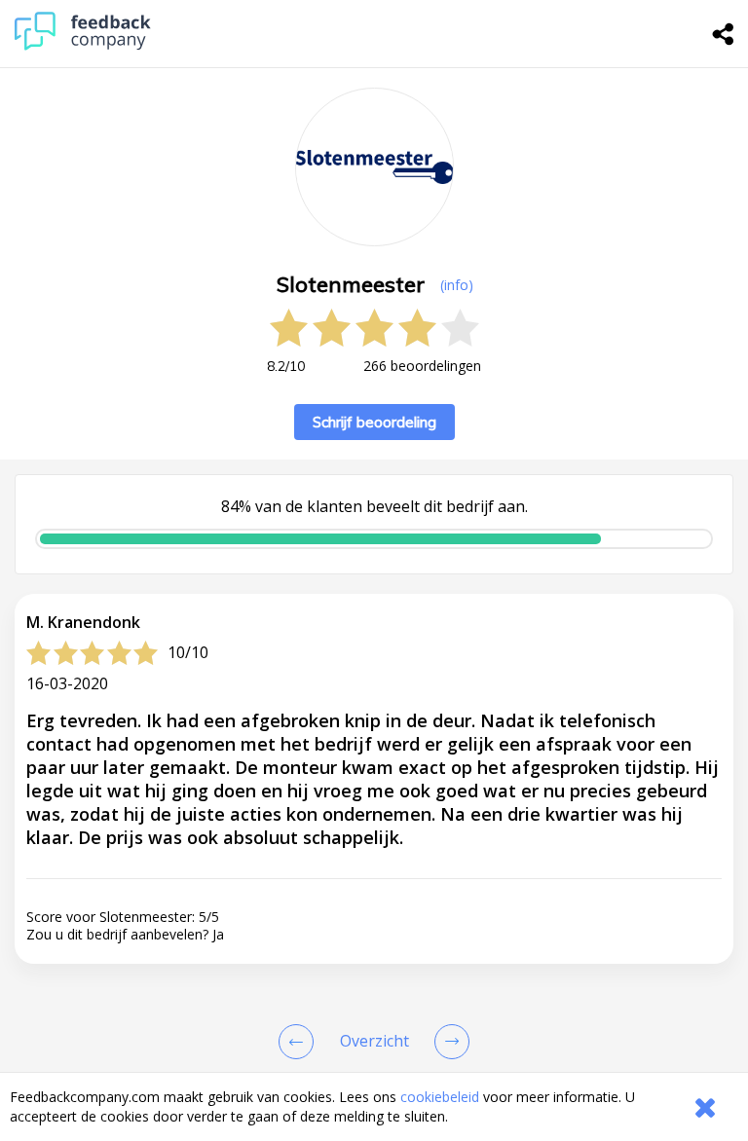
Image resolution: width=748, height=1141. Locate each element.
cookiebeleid (439, 1096)
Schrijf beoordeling (374, 422)
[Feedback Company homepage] (83, 45)
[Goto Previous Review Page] (300, 1041)
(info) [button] (456, 285)
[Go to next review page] (448, 1041)
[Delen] (723, 34)
